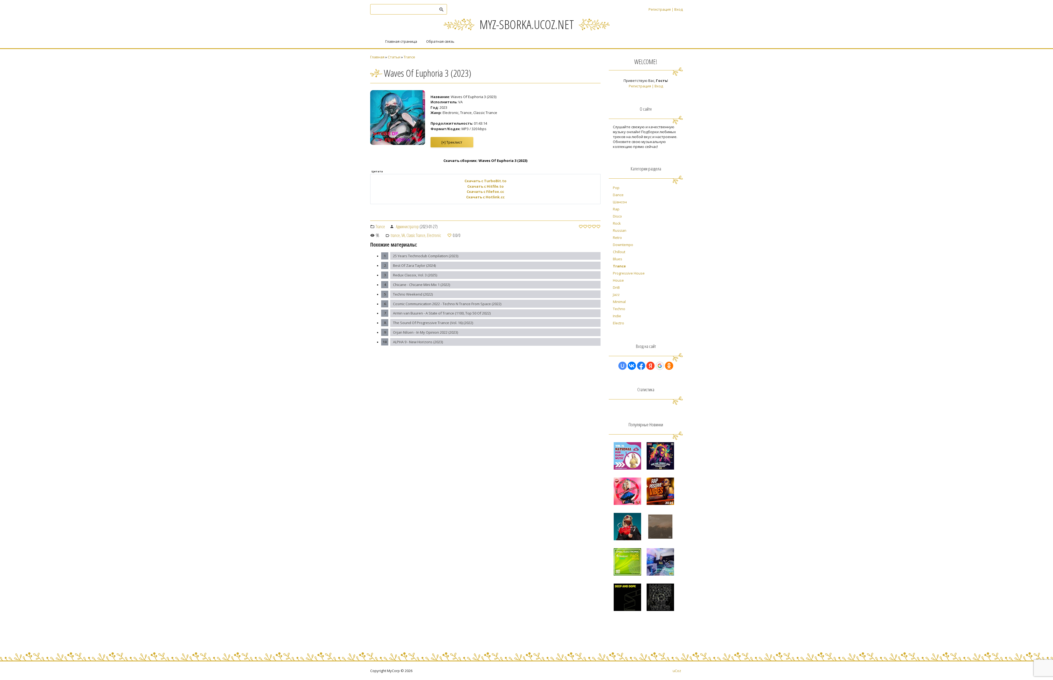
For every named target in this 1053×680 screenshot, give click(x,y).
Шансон (620, 201)
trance (395, 235)
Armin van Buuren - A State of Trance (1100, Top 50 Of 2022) (442, 313)
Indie (617, 315)
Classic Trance (415, 235)
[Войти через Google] (660, 366)
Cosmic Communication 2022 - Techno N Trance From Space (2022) (447, 303)
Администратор (407, 227)
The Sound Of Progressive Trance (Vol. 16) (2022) (433, 322)
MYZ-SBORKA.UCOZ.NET (526, 24)
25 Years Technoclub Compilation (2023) (425, 255)
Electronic (434, 235)
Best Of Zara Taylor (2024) (414, 265)
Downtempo (623, 244)
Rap (616, 209)
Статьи (394, 57)
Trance (409, 57)
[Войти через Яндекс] (650, 366)
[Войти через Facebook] (641, 366)
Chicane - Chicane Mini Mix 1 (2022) (421, 284)
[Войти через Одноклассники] (669, 366)
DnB (616, 287)
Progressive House (629, 273)
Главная (377, 57)
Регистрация (660, 9)
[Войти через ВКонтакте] (632, 366)
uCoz (677, 670)
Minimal (619, 301)
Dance (618, 194)
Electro (618, 323)
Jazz (616, 294)
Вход (678, 9)
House (618, 280)
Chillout (619, 251)
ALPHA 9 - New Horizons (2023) (418, 341)
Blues (617, 258)
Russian (619, 230)
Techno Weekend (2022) (413, 294)
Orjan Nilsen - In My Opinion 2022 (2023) (425, 332)
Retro (617, 237)
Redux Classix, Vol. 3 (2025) (415, 275)
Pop (616, 187)
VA (403, 235)
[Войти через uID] (622, 366)
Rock (617, 223)
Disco (617, 216)
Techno (619, 308)
